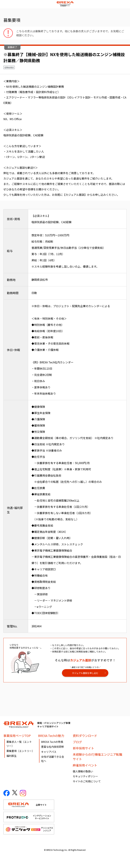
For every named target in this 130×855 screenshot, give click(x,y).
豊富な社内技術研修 (52, 746)
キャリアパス (48, 751)
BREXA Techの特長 (52, 742)
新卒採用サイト (83, 748)
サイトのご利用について (87, 781)
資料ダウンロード (85, 735)
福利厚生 (11, 756)
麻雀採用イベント (85, 765)
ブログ (77, 742)
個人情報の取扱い (83, 771)
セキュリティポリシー (85, 776)
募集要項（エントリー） (20, 751)
